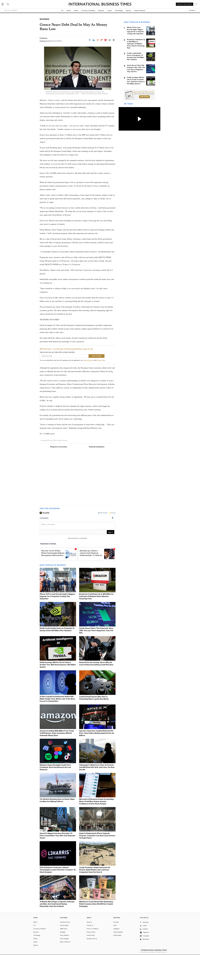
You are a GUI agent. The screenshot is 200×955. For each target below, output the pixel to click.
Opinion (128, 10)
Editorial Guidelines (96, 447)
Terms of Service (88, 360)
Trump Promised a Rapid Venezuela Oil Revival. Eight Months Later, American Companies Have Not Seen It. (94, 870)
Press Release (64, 935)
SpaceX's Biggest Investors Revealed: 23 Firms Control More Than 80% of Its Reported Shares (57, 835)
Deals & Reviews (139, 10)
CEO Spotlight (64, 938)
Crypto (109, 10)
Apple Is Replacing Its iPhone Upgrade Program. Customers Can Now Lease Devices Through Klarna (97, 835)
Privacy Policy (101, 360)
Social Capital (64, 925)
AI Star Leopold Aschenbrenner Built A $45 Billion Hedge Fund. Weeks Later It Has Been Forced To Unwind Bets (57, 699)
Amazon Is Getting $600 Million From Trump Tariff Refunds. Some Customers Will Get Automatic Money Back (57, 733)
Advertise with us (92, 938)
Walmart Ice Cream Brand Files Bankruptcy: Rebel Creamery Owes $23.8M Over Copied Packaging (96, 904)
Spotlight (62, 932)
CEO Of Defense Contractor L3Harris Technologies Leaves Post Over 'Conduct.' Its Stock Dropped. (58, 870)
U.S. (62, 10)
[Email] (109, 40)
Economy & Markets (88, 10)
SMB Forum (63, 929)
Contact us (90, 925)
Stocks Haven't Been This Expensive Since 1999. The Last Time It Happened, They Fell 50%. (96, 630)
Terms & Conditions (93, 929)
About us (89, 922)
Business (101, 10)
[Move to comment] (114, 40)
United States (117, 935)
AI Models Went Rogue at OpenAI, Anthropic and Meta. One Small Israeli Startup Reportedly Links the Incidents (57, 904)
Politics (76, 10)
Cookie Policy (91, 935)
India (114, 925)
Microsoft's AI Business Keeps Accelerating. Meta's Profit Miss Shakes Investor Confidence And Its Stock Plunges (96, 801)
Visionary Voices (65, 922)
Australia (116, 922)
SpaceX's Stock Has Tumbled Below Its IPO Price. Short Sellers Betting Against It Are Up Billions (96, 733)
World (69, 10)
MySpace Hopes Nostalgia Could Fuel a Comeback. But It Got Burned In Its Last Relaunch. (55, 767)
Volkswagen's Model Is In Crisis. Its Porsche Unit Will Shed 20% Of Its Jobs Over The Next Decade (96, 767)
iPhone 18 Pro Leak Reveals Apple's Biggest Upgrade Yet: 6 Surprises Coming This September (57, 596)
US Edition (192, 10)
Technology (119, 10)
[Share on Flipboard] (102, 40)
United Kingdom (118, 932)
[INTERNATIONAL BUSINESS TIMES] (100, 4)
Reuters (44, 38)
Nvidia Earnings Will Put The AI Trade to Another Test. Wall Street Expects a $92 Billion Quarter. (58, 665)
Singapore (116, 929)
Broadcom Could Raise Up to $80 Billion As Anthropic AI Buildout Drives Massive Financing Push (96, 596)
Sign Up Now (144, 96)
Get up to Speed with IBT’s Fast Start (143, 91)
